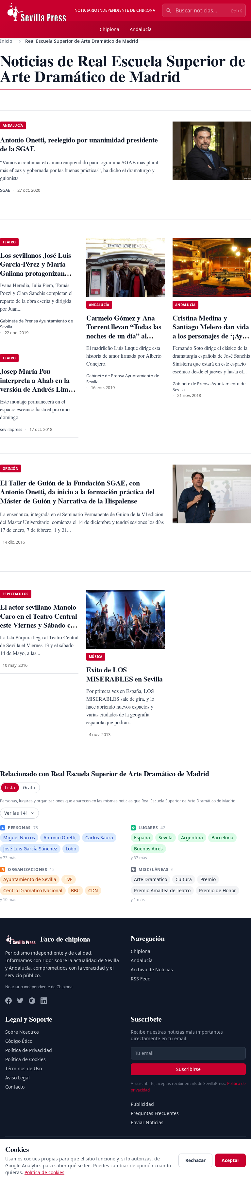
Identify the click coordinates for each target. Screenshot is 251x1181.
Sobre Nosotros (22, 1032)
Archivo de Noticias (152, 969)
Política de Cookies (25, 1059)
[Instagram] (32, 1000)
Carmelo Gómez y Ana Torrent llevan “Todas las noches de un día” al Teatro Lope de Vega (123, 331)
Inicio (6, 41)
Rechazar (195, 1160)
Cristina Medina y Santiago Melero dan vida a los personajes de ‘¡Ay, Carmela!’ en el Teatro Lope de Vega (211, 335)
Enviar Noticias (147, 1122)
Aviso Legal (17, 1077)
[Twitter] (20, 1000)
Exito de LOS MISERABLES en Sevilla (124, 674)
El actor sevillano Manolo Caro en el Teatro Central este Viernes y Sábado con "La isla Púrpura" (39, 620)
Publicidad (142, 1104)
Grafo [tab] (29, 787)
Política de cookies (44, 1172)
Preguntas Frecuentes (155, 1113)
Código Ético (18, 1041)
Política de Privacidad (28, 1050)
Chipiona (109, 29)
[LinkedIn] (44, 1000)
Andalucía (141, 29)
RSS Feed (141, 979)
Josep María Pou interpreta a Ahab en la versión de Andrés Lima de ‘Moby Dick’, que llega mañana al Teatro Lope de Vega (38, 393)
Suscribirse (188, 1069)
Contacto (15, 1087)
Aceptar (230, 1160)
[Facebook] (8, 1000)
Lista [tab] (10, 787)
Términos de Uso (23, 1068)
